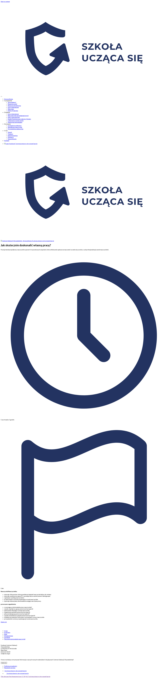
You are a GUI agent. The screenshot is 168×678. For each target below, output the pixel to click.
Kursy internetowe (13, 107)
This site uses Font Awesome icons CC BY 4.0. (25, 676)
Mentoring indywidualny (15, 122)
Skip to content (5, 1)
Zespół (10, 132)
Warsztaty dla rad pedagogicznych (18, 115)
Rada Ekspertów (13, 135)
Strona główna (8, 99)
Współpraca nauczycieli (15, 127)
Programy (7, 632)
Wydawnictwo (8, 636)
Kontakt (6, 140)
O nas (6, 631)
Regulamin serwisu (9, 668)
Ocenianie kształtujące (14, 125)
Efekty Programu (13, 110)
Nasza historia (12, 139)
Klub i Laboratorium (14, 117)
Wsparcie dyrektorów (14, 105)
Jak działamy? (12, 102)
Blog (5, 634)
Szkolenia (7, 637)
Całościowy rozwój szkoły (16, 120)
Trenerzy (10, 134)
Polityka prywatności (10, 666)
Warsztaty (11, 109)
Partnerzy (11, 137)
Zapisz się (4, 622)
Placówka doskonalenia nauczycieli (14, 639)
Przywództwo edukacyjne (15, 129)
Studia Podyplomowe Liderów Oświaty (19, 119)
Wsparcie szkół (12, 104)
